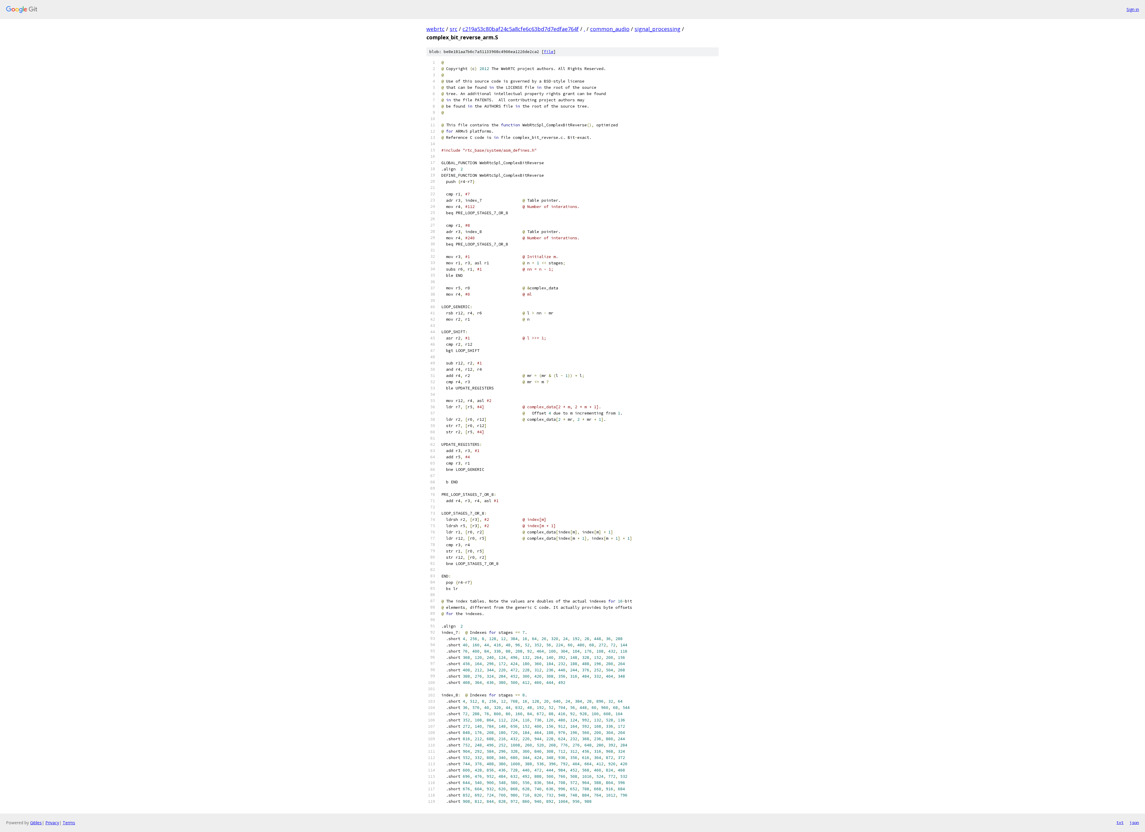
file (548, 51)
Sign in (1133, 9)
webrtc (435, 28)
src (453, 28)
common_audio (609, 28)
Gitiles (36, 822)
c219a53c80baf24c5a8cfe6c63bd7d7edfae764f (520, 28)
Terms (69, 822)
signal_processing (657, 28)
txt (1120, 822)
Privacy (52, 822)
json (1134, 822)
